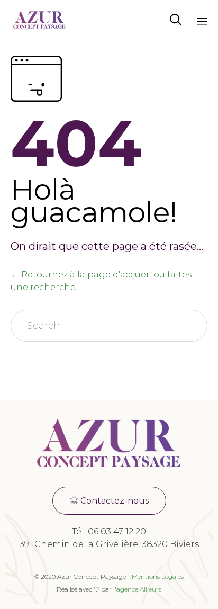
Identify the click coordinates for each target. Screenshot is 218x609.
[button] (109, 501)
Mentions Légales (158, 576)
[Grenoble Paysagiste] (39, 20)
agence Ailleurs (138, 589)
